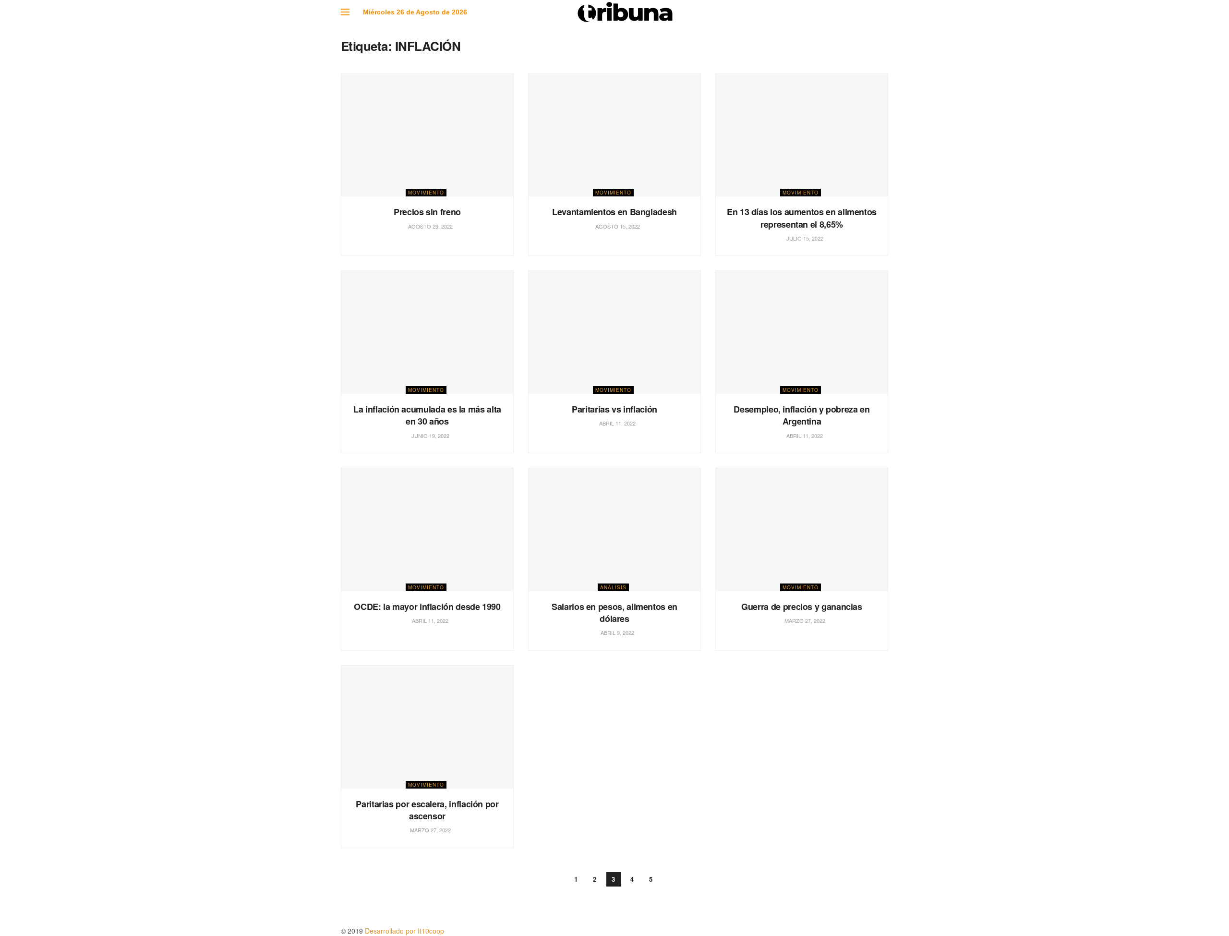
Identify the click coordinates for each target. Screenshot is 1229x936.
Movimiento (426, 192)
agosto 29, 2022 (430, 226)
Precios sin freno (427, 212)
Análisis (613, 587)
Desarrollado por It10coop (404, 931)
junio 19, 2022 (429, 435)
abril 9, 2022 (616, 632)
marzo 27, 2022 (804, 620)
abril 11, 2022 (617, 423)
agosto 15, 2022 (617, 226)
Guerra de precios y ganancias (801, 606)
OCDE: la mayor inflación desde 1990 (427, 606)
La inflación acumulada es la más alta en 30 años (427, 415)
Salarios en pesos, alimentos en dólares (614, 612)
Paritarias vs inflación (614, 409)
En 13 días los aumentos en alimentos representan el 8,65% (802, 218)
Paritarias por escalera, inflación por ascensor (427, 810)
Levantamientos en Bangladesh (614, 212)
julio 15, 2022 (804, 238)
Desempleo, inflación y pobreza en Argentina (801, 415)
